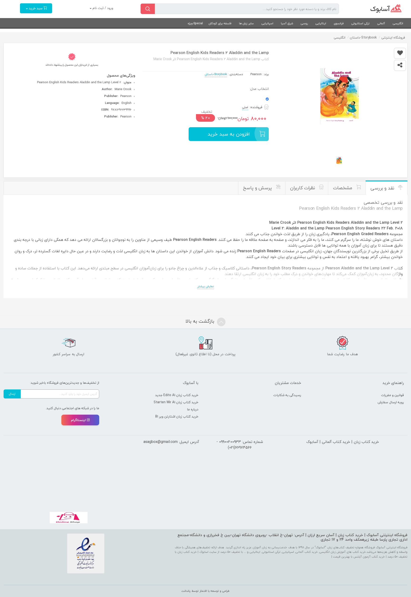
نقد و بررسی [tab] (383, 188)
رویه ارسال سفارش (391, 402)
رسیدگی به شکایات (287, 395)
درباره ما (192, 409)
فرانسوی (339, 23)
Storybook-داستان (216, 74)
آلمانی (381, 23)
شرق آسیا (287, 23)
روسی (304, 23)
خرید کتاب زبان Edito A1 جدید (176, 395)
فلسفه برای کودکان (220, 23)
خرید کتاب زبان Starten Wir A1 (176, 402)
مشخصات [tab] (343, 188)
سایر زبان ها (246, 23)
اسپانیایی (267, 23)
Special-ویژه (195, 23)
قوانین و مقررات (392, 395)
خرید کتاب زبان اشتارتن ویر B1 (176, 416)
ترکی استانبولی (360, 23)
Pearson (256, 74)
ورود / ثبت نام (102, 8)
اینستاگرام (78, 420)
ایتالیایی (320, 23)
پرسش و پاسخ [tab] (258, 188)
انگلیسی (398, 23)
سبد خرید (36, 8)
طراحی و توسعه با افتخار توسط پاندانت (205, 590)
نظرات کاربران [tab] (303, 188)
